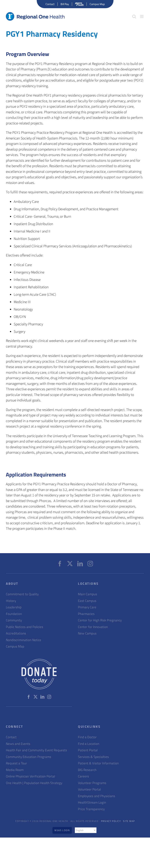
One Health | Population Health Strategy (34, 783)
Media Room (15, 770)
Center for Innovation (93, 627)
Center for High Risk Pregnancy (100, 620)
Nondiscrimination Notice (23, 640)
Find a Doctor (87, 737)
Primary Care (87, 607)
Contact (11, 737)
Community (14, 620)
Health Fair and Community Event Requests (36, 750)
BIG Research (87, 770)
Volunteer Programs (92, 783)
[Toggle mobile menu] (142, 16)
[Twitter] (70, 563)
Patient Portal (88, 750)
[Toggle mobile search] (134, 16)
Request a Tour (16, 763)
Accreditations (16, 633)
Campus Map (15, 646)
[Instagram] (90, 563)
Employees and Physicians (96, 796)
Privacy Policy (111, 821)
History (11, 600)
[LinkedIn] (80, 563)
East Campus (87, 600)
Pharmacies (86, 613)
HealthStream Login (92, 802)
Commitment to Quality (22, 594)
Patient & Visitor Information (98, 763)
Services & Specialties (93, 756)
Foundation (14, 613)
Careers (83, 776)
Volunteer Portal (89, 789)
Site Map (129, 821)
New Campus (87, 633)
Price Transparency (91, 809)
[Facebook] (59, 563)
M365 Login (62, 830)
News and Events (18, 743)
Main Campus (87, 594)
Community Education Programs (28, 756)
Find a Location (88, 743)
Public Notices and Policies (24, 627)
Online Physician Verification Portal (30, 776)
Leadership (13, 607)
